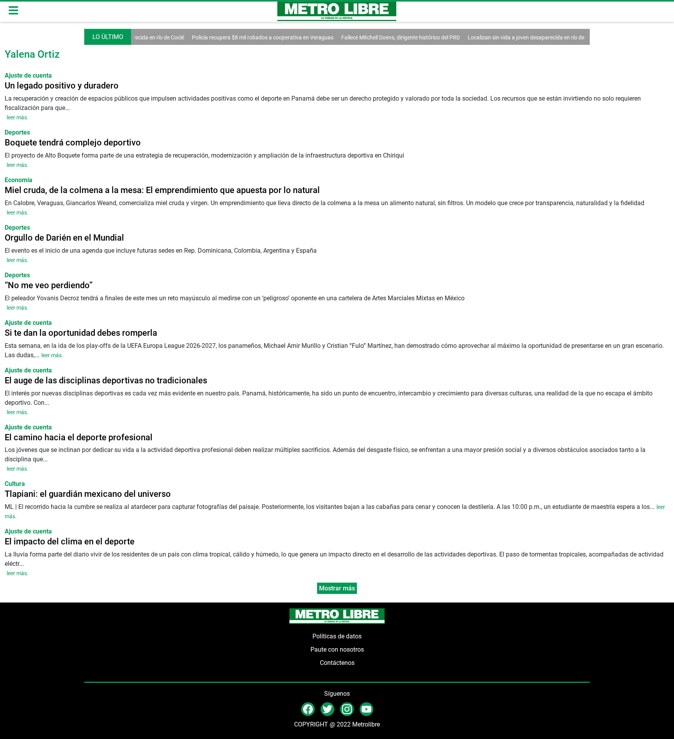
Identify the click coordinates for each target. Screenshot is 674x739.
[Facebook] (308, 708)
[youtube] (366, 708)
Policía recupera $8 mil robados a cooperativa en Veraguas (250, 37)
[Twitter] (327, 708)
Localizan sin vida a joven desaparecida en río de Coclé (520, 37)
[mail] (347, 708)
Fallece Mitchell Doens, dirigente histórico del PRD (388, 37)
